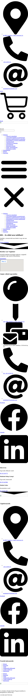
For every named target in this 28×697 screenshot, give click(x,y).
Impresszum (6, 671)
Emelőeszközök (10, 141)
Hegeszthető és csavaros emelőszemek (15, 140)
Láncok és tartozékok (11, 136)
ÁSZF (4, 667)
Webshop (5, 134)
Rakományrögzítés (10, 146)
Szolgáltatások (6, 150)
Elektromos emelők (11, 148)
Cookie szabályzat (7, 669)
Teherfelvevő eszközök (12, 143)
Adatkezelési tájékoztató (9, 668)
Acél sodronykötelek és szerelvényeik (15, 137)
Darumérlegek (9, 144)
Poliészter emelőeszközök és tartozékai (15, 139)
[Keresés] (0, 132)
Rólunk (5, 151)
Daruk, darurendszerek (11, 147)
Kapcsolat (5, 153)
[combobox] (7, 130)
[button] (14, 183)
